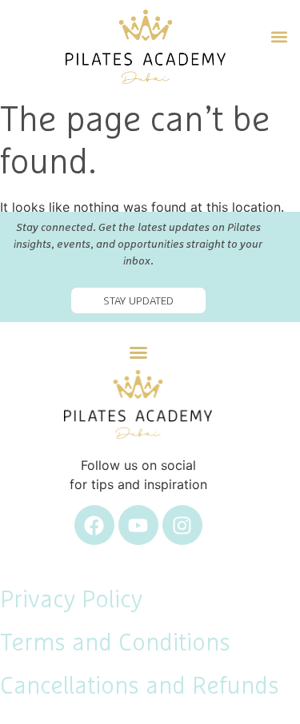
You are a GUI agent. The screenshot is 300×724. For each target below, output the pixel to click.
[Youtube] (138, 525)
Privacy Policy (71, 600)
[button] (279, 35)
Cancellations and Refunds (139, 686)
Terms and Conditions (115, 643)
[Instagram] (182, 525)
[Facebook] (94, 525)
